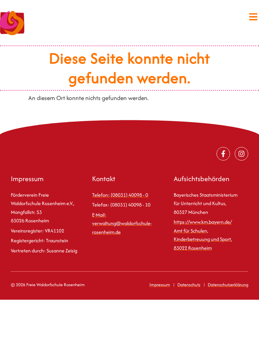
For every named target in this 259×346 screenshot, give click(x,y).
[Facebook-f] (223, 153)
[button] (253, 17)
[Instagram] (241, 153)
